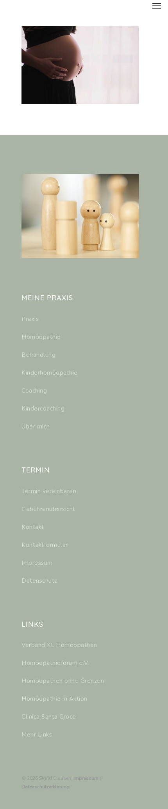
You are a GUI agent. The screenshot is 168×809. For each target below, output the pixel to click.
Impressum (37, 563)
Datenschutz (39, 581)
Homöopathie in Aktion (54, 699)
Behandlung (38, 355)
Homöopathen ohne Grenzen (62, 681)
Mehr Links (36, 734)
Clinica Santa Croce (48, 717)
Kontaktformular (44, 545)
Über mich (35, 426)
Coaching (34, 391)
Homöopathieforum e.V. (55, 663)
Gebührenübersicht (48, 509)
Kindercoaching (42, 408)
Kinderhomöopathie (49, 373)
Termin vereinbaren (48, 491)
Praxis (30, 319)
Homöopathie (41, 337)
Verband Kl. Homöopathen (59, 645)
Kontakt (32, 527)
